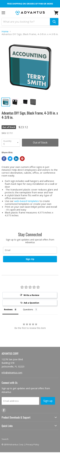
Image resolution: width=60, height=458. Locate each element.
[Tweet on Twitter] (10, 158)
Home (5, 31)
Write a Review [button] (31, 295)
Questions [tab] (28, 309)
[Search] (54, 21)
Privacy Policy (32, 444)
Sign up (47, 401)
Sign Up (30, 259)
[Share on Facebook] (4, 158)
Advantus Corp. (16, 444)
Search (5, 439)
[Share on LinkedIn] (16, 158)
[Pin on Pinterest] (22, 158)
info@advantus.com (12, 372)
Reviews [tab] (8, 309)
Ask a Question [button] (31, 302)
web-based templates (26, 201)
